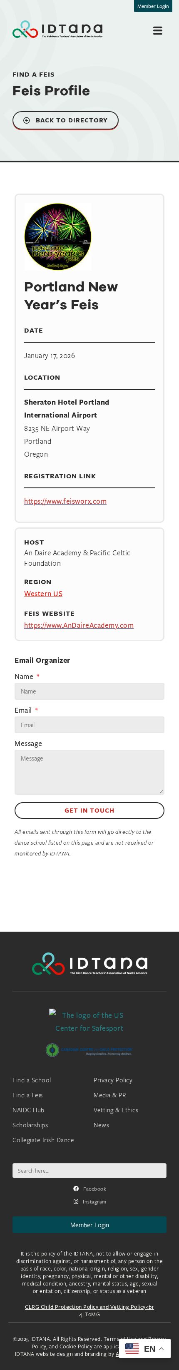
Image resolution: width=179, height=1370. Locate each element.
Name (25, 677)
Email (24, 710)
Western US (43, 593)
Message (28, 744)
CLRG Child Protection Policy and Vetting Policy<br (89, 1306)
